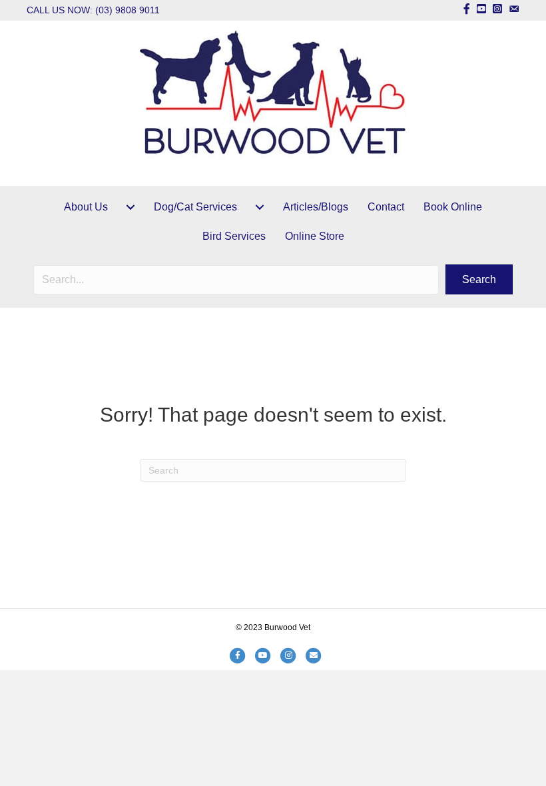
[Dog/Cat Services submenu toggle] (259, 207)
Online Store (314, 236)
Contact (386, 206)
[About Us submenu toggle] (130, 207)
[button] (479, 279)
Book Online (452, 206)
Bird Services (234, 236)
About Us (86, 206)
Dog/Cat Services (195, 206)
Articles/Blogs (315, 206)
